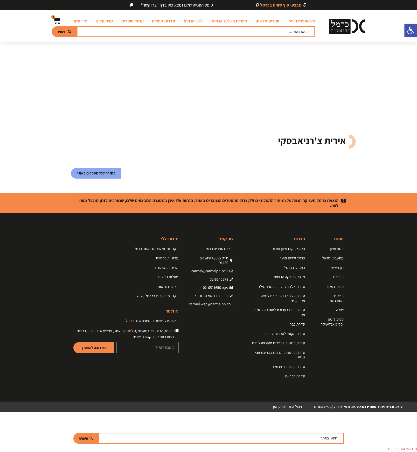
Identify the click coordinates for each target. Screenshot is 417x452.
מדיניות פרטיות (167, 258)
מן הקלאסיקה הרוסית (289, 277)
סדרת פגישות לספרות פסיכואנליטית (278, 343)
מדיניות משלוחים (166, 267)
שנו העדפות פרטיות (402, 449)
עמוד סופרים (132, 21)
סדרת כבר (297, 324)
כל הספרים (305, 21)
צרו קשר (80, 21)
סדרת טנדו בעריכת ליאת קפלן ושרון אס (279, 312)
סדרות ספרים (163, 21)
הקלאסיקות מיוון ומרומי (288, 248)
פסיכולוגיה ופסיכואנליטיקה (332, 321)
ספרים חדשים (267, 21)
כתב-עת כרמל (294, 267)
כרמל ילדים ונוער (292, 258)
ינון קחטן (279, 406)
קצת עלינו (104, 21)
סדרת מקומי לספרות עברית (284, 333)
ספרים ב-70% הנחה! (229, 21)
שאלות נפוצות (168, 277)
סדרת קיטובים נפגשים (289, 366)
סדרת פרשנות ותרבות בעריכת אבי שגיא (280, 354)
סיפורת (338, 277)
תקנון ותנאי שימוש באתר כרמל (156, 248)
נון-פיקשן (337, 267)
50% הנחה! (193, 21)
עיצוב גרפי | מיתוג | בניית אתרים (345, 406)
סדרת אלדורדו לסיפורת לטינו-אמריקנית (283, 298)
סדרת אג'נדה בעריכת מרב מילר (281, 286)
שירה (340, 310)
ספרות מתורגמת (337, 298)
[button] (410, 30)
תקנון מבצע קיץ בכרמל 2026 (158, 296)
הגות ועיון (337, 248)
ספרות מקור (335, 286)
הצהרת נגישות (168, 286)
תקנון (127, 331)
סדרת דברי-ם (295, 376)
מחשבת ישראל (333, 258)
